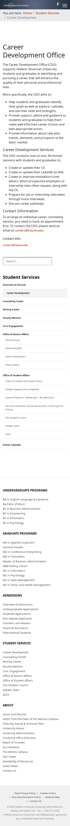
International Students (17, 632)
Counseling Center (13, 301)
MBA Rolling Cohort (15, 566)
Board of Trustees (14, 742)
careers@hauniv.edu (15, 245)
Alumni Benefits (13, 348)
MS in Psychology (13, 575)
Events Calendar (12, 444)
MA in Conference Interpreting (22, 552)
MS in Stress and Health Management (26, 585)
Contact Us (9, 770)
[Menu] (65, 5)
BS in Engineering (14, 513)
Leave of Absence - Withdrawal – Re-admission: (29, 397)
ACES (8, 434)
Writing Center (11, 309)
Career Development (18, 293)
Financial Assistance (15, 628)
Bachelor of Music (14, 504)
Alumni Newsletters (15, 356)
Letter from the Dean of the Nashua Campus (30, 719)
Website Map (52, 797)
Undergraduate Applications (20, 609)
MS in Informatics (14, 570)
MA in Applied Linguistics (19, 542)
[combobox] (27, 261)
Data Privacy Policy (25, 793)
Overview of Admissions (18, 604)
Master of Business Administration (24, 561)
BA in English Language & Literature (25, 499)
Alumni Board (12, 340)
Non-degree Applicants (17, 618)
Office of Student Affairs (16, 375)
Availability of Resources (18, 761)
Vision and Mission (14, 714)
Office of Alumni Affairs (16, 334)
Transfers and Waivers (17, 623)
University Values (13, 728)
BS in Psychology (13, 523)
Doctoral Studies (13, 547)
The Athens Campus (15, 752)
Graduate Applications (17, 614)
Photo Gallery (12, 365)
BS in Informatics (13, 518)
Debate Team (12, 426)
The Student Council (15, 417)
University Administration (19, 733)
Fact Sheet (9, 756)
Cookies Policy (48, 793)
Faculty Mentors (12, 317)
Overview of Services (14, 284)
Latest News (10, 766)
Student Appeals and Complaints (22, 389)
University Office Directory (19, 738)
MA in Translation (14, 556)
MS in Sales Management (19, 580)
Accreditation (11, 747)
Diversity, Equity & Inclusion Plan (23, 723)
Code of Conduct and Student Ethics (23, 381)
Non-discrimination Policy (26, 797)
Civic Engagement (13, 326)
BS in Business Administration (22, 508)
